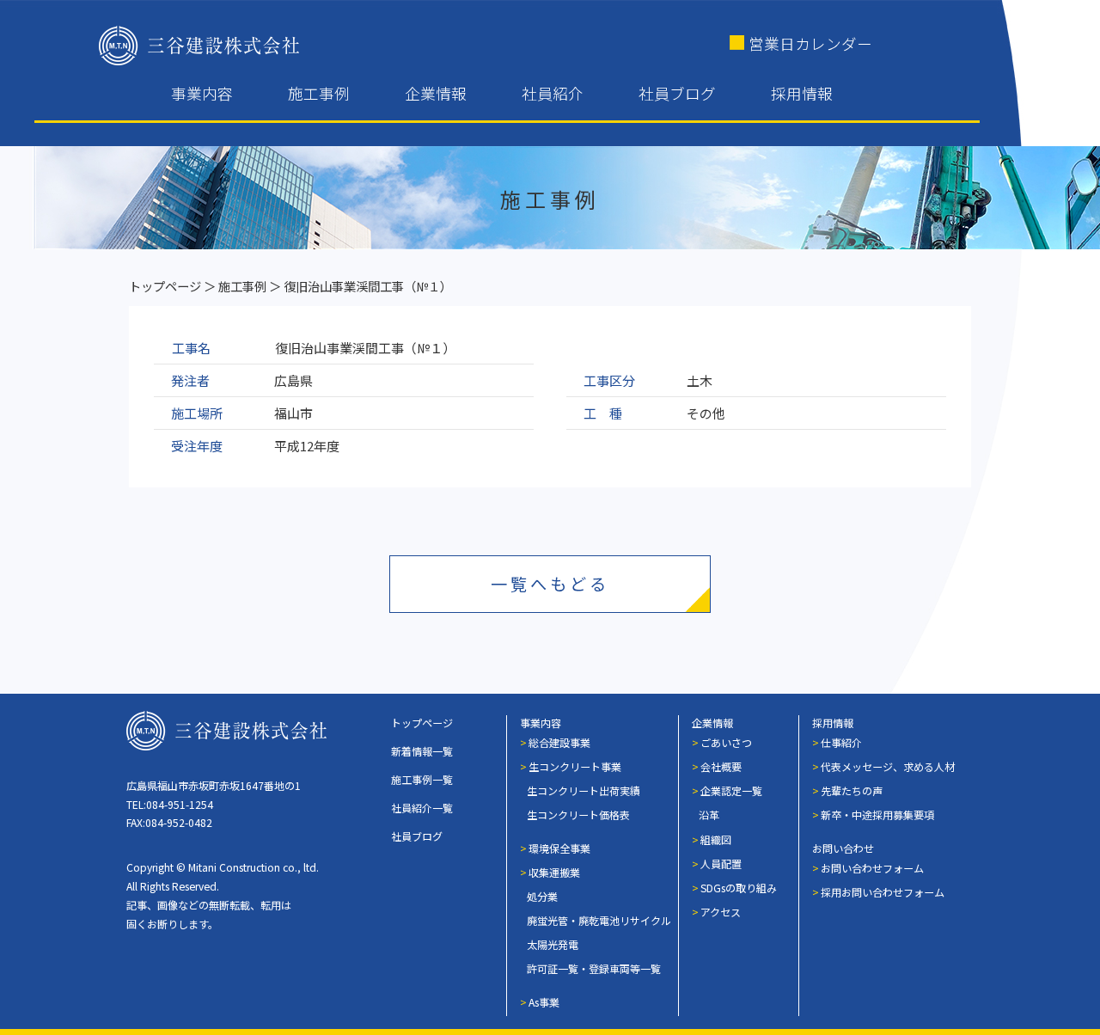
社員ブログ (677, 93)
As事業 (544, 1002)
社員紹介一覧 (422, 807)
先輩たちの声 (852, 790)
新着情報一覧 (422, 751)
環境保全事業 (559, 848)
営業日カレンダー (810, 43)
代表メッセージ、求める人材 (888, 766)
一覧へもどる (549, 584)
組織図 (715, 839)
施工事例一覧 (422, 779)
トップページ (165, 286)
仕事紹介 (841, 742)
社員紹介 (553, 93)
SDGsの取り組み (738, 887)
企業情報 (436, 93)
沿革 (709, 814)
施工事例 (319, 93)
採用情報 (802, 93)
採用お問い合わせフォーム (882, 892)
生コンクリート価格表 (578, 814)
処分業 (542, 896)
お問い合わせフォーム (872, 867)
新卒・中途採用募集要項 (877, 814)
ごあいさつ (726, 742)
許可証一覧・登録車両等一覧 (594, 968)
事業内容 (202, 93)
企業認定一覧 (731, 790)
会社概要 (721, 766)
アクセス (720, 911)
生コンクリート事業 (575, 766)
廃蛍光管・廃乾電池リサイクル (599, 920)
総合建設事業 (559, 742)
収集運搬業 (554, 872)
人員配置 (721, 863)
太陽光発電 (552, 944)
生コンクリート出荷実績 (583, 790)
